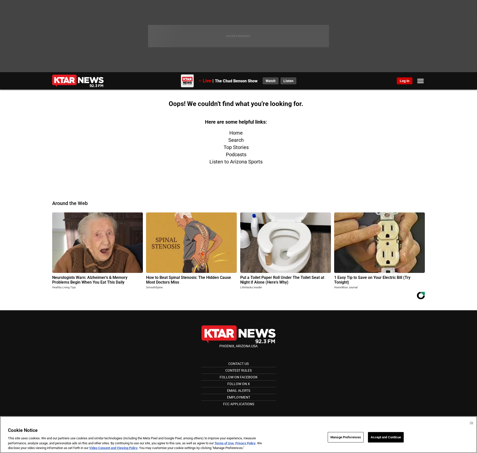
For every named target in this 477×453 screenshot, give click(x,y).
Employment (238, 397)
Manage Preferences (345, 437)
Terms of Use (224, 443)
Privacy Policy (245, 443)
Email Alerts (238, 391)
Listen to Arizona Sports (236, 162)
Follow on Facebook (239, 377)
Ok (471, 422)
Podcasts (236, 154)
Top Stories (236, 147)
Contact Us (238, 364)
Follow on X (238, 384)
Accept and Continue (386, 437)
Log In (404, 81)
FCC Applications (238, 404)
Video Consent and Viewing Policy (113, 448)
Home (236, 133)
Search (236, 140)
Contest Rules (238, 370)
